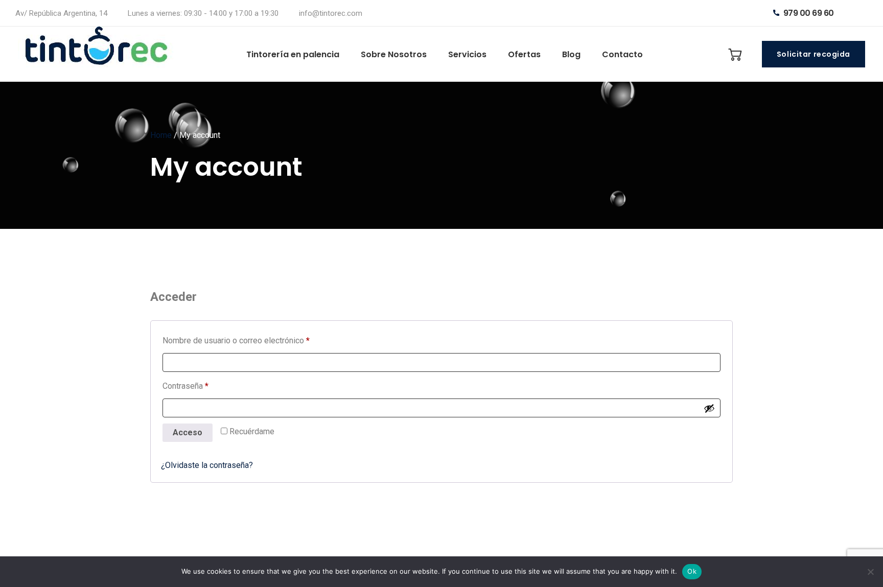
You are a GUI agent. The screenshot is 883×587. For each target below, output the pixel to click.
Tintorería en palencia (292, 54)
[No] (870, 572)
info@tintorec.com (330, 13)
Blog (571, 54)
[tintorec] (99, 54)
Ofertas (524, 54)
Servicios (467, 54)
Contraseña (204, 386)
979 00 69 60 (807, 13)
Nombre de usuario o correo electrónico (255, 340)
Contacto (622, 54)
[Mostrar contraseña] (709, 408)
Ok (691, 571)
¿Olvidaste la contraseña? (207, 465)
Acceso (187, 432)
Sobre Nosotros (394, 54)
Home (161, 135)
